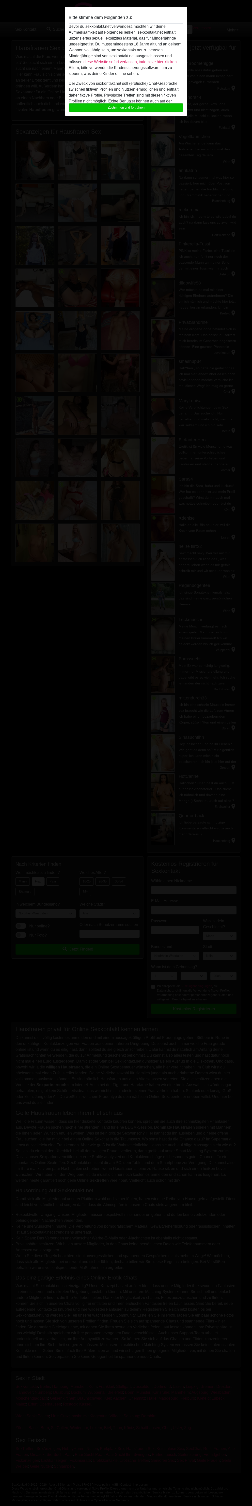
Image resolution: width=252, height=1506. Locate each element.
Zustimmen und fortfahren (126, 107)
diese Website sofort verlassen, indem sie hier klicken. (130, 62)
